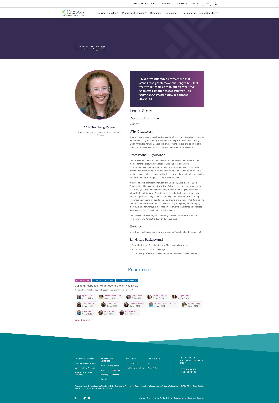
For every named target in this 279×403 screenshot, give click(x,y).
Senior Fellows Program (85, 368)
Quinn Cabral (88, 296)
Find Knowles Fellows (135, 368)
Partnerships (189, 13)
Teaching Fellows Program (86, 363)
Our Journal (171, 13)
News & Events (141, 4)
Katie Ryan (87, 311)
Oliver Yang (137, 296)
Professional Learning (133, 13)
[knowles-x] (80, 398)
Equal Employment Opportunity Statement (189, 398)
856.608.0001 (189, 369)
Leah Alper (109, 311)
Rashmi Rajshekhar (112, 296)
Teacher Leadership (126, 281)
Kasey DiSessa (132, 311)
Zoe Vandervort (89, 303)
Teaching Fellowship (106, 13)
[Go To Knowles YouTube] (89, 398)
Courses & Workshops (109, 366)
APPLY (206, 4)
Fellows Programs (84, 359)
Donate (194, 4)
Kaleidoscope (82, 281)
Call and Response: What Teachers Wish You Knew (106, 285)
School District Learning (110, 370)
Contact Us (182, 4)
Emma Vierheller (160, 296)
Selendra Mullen (136, 303)
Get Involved (168, 4)
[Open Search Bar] (216, 3)
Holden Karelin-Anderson (165, 303)
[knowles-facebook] (76, 398)
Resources (155, 13)
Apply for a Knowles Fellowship (83, 373)
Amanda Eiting (194, 303)
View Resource (82, 320)
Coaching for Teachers (110, 375)
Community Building (103, 281)
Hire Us (154, 4)
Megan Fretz (183, 296)
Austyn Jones (113, 303)
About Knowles (207, 13)
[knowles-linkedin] (84, 398)
